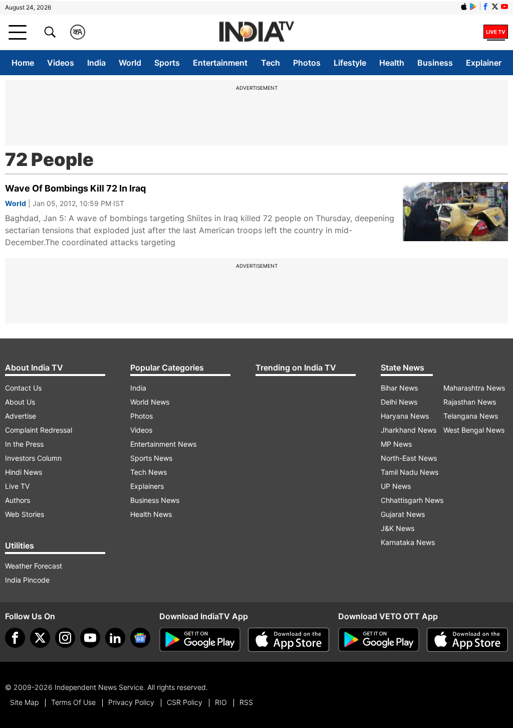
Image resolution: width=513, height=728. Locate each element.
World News (149, 402)
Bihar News (399, 388)
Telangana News (470, 416)
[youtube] (90, 638)
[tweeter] (40, 638)
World (130, 63)
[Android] (473, 6)
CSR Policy (184, 702)
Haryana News (405, 416)
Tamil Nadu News (409, 472)
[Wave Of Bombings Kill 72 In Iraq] (455, 211)
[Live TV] (495, 32)
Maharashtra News (474, 388)
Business (435, 63)
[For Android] (378, 640)
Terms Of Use (73, 702)
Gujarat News (403, 514)
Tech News (148, 472)
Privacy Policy (131, 702)
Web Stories (24, 514)
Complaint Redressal (38, 430)
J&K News (397, 528)
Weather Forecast (33, 566)
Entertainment (220, 63)
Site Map (24, 702)
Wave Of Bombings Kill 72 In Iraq (75, 188)
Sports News (151, 458)
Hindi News (23, 472)
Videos (60, 63)
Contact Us (23, 388)
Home (23, 63)
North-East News (409, 458)
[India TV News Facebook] (485, 6)
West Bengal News (473, 430)
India (96, 63)
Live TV (17, 486)
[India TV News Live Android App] (199, 640)
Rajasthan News (469, 402)
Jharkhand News (408, 430)
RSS (246, 702)
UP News (396, 486)
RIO (221, 702)
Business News (154, 500)
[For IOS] (467, 640)
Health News (151, 514)
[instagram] (65, 638)
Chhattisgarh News (412, 500)
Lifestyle (350, 63)
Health (391, 63)
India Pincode (27, 580)
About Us (20, 402)
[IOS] (463, 6)
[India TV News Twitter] (494, 6)
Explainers (147, 486)
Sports (167, 63)
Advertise (20, 416)
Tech (270, 63)
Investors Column (33, 458)
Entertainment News (163, 444)
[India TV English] (256, 32)
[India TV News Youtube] (504, 6)
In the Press (24, 444)
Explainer (483, 63)
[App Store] (288, 640)
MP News (396, 444)
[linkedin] (115, 638)
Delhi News (399, 402)
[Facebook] (15, 638)
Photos (307, 63)
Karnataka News (408, 542)
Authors (17, 500)
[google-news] (140, 638)
